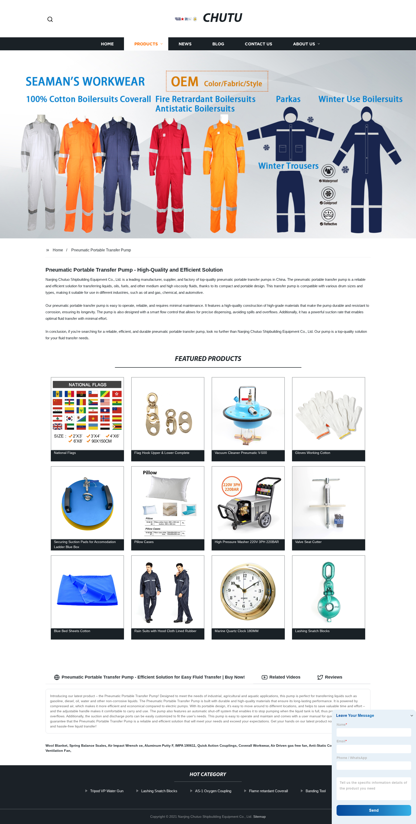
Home (107, 44)
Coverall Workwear (254, 745)
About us (304, 44)
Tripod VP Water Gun (107, 791)
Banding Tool (316, 791)
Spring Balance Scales (87, 745)
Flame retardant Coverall (268, 791)
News (185, 44)
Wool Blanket (56, 745)
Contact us (258, 44)
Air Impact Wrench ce (125, 745)
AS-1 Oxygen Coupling (213, 791)
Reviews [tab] (333, 677)
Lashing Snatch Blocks (159, 791)
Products (146, 44)
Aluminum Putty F (158, 745)
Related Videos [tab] (284, 677)
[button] (50, 19)
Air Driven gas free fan (289, 745)
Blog (218, 44)
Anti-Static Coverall (325, 745)
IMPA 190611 (185, 745)
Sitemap (259, 816)
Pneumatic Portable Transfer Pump (101, 250)
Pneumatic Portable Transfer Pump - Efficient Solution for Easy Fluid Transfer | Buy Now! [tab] (153, 677)
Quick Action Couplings (217, 745)
